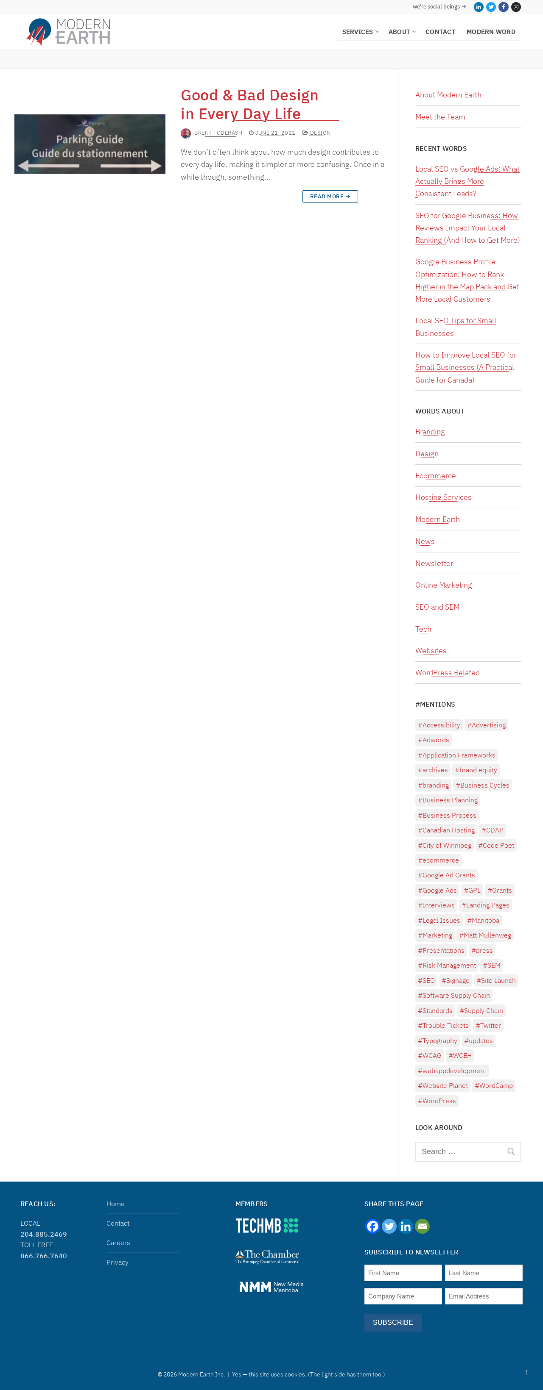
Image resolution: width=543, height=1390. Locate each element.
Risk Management (449, 965)
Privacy (117, 1262)
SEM (494, 965)
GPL (474, 890)
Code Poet (498, 845)
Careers (118, 1242)
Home (115, 1203)
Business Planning (450, 800)
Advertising (489, 725)
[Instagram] (516, 7)
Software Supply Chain (456, 995)
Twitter (490, 1025)
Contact (117, 1223)
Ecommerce (435, 475)
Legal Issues (441, 920)
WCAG (432, 1055)
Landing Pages (487, 905)
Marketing (437, 935)
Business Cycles (484, 785)
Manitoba (485, 920)
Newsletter (434, 563)
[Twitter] (491, 7)
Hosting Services (443, 497)
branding (436, 785)
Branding (430, 431)
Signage (458, 980)
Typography (440, 1040)
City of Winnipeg (447, 845)
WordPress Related (447, 672)
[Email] (422, 1226)
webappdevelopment (454, 1070)
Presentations (444, 950)
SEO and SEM (437, 607)
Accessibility (441, 725)
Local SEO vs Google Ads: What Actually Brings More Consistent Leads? (467, 181)
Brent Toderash (218, 132)
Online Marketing (443, 585)
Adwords (436, 739)
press (484, 950)
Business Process (449, 815)
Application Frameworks (459, 755)
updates (481, 1040)
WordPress (439, 1100)
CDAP (495, 830)
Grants (502, 890)
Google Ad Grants (449, 875)
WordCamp (496, 1085)
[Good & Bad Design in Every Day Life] (89, 144)
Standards (438, 1010)
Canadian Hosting (449, 830)
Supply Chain (483, 1010)
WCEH (462, 1055)
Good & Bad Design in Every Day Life (250, 104)
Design (319, 133)
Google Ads (440, 890)
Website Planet (445, 1085)
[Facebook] (503, 7)
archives (435, 770)
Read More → (330, 196)
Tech (423, 629)
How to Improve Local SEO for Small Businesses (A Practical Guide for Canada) (465, 367)
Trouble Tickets (446, 1025)
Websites (431, 650)
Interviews (439, 905)
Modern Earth (437, 519)
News (425, 541)
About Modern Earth (448, 95)
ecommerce (441, 860)
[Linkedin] (405, 1226)
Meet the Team (440, 117)
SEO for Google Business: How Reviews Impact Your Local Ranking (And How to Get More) (467, 228)
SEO (429, 980)
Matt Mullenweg (487, 935)
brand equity (478, 770)
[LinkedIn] (479, 7)
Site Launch (498, 980)
